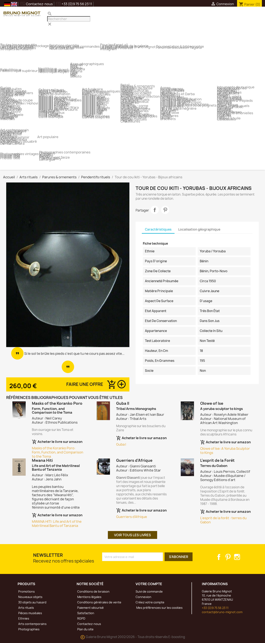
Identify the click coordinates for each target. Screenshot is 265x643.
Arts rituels (26, 608)
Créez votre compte (150, 602)
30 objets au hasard (32, 602)
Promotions (26, 591)
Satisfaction (85, 613)
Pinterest (165, 210)
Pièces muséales (30, 613)
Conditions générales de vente (99, 602)
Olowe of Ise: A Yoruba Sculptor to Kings (225, 450)
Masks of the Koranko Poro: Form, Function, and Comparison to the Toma (57, 452)
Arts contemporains (32, 624)
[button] (15, 264)
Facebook (219, 557)
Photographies (29, 629)
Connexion (143, 597)
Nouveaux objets (30, 597)
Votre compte (149, 584)
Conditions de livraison (93, 591)
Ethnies (23, 618)
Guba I (121, 444)
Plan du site (85, 629)
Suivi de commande (149, 591)
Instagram (237, 557)
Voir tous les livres (132, 535)
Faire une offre (84, 384)
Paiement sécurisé (90, 608)
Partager (155, 210)
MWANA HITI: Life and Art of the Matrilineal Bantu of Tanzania (57, 523)
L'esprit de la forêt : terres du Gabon (223, 520)
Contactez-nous (36, 4)
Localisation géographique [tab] (199, 229)
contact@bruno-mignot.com (222, 612)
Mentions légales (89, 597)
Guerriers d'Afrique (131, 516)
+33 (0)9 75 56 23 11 (215, 608)
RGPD (81, 618)
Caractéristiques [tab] (158, 229)
